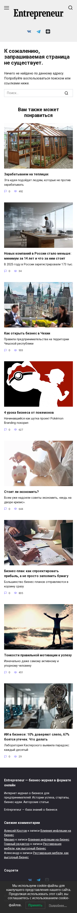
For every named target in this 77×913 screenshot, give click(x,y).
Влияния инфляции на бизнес (48, 839)
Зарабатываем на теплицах (26, 174)
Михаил (9, 839)
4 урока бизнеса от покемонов (29, 412)
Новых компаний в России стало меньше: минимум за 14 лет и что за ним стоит (37, 256)
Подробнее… (58, 905)
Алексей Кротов (15, 831)
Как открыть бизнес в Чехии (27, 333)
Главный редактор (17, 844)
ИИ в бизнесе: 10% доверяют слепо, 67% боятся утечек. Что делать (36, 736)
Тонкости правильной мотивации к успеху (38, 655)
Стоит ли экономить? (21, 492)
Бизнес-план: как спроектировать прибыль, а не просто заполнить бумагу (36, 573)
